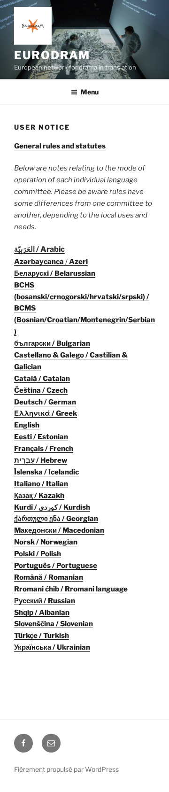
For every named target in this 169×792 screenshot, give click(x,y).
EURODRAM (52, 55)
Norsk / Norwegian (45, 542)
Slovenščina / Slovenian (53, 624)
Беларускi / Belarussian (54, 273)
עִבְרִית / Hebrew (40, 460)
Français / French (43, 448)
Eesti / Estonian (41, 437)
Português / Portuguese (55, 565)
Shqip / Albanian (41, 612)
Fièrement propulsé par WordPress (66, 769)
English (26, 425)
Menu (90, 92)
